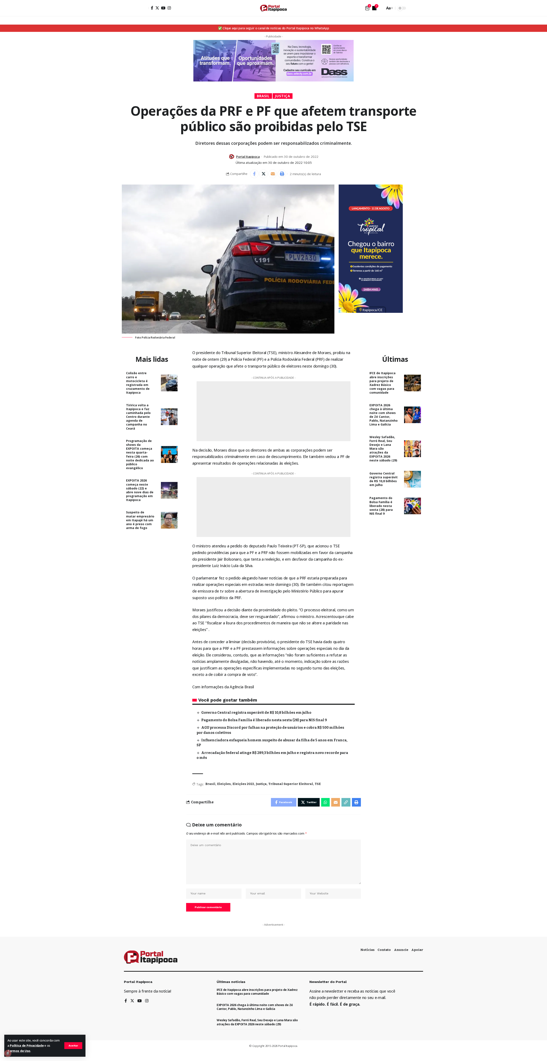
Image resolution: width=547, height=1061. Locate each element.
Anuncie (401, 950)
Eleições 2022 (243, 784)
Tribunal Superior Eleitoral (290, 784)
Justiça (282, 96)
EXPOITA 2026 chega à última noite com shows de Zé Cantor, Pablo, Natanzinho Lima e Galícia (383, 415)
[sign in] (145, 8)
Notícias (367, 950)
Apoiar (417, 950)
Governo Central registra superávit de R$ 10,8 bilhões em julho (256, 713)
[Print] (282, 174)
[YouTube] (163, 8)
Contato (384, 950)
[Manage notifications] (7, 1053)
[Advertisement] (416, 326)
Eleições (224, 784)
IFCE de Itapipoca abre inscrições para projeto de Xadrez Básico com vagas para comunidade (382, 383)
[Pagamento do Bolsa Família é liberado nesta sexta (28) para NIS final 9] (412, 506)
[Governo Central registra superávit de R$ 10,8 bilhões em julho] (412, 479)
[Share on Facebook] (254, 174)
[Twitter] (157, 8)
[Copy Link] (345, 802)
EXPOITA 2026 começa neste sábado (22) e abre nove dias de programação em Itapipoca (139, 490)
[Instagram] (169, 8)
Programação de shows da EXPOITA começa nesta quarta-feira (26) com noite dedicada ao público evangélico (140, 454)
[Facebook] (152, 8)
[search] (381, 8)
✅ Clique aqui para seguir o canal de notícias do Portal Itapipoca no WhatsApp (273, 28)
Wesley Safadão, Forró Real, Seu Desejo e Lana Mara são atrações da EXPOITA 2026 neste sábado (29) (383, 448)
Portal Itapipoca (248, 156)
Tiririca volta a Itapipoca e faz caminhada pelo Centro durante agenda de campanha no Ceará (138, 416)
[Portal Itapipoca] (273, 8)
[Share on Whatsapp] (325, 802)
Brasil (263, 96)
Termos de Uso (18, 1051)
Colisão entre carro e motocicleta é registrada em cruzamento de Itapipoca (138, 383)
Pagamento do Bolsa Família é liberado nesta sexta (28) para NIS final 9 (264, 720)
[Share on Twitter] (263, 174)
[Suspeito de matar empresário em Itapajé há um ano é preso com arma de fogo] (169, 520)
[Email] (272, 174)
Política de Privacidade (27, 1045)
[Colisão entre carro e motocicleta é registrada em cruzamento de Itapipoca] (169, 383)
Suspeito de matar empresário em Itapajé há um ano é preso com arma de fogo (140, 520)
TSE (318, 784)
